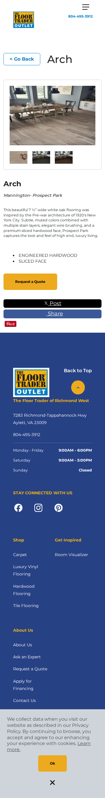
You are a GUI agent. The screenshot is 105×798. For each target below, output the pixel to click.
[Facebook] (18, 507)
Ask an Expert (27, 656)
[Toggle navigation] (86, 7)
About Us (22, 644)
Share (54, 313)
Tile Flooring (26, 605)
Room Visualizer (71, 554)
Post (54, 303)
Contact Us (24, 700)
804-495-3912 (80, 16)
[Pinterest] (58, 507)
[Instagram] (38, 507)
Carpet (20, 554)
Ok (52, 763)
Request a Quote (30, 281)
